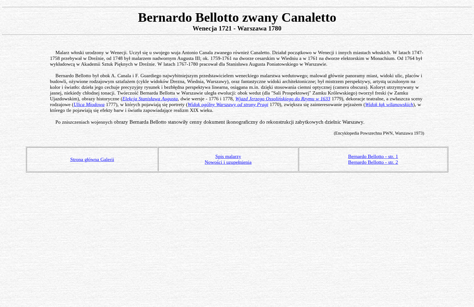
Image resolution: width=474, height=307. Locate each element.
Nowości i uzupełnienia (228, 162)
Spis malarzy (228, 156)
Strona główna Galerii (92, 159)
